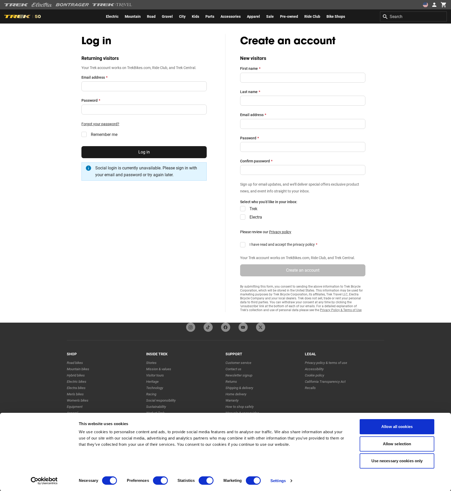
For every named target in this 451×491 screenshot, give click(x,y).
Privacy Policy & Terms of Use (340, 310)
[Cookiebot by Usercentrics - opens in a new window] (44, 481)
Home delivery (235, 394)
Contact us (233, 369)
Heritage (152, 382)
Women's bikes (77, 400)
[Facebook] (225, 327)
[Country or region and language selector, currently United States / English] (425, 4)
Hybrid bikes (76, 375)
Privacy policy (280, 232)
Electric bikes (76, 382)
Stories (151, 363)
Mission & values (158, 369)
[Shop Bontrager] (72, 4)
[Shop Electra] (42, 5)
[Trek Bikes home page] (16, 4)
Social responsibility (161, 400)
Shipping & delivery (239, 388)
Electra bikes (76, 388)
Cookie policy (314, 375)
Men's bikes (75, 394)
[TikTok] (208, 327)
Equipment (74, 407)
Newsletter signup (238, 375)
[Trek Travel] (112, 4)
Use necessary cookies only (397, 461)
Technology (154, 388)
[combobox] (413, 16)
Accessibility (314, 369)
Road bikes (75, 363)
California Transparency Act (325, 382)
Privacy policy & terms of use (326, 363)
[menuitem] (112, 16)
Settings (278, 480)
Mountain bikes (78, 369)
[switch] (160, 480)
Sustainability (156, 407)
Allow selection (397, 444)
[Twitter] (260, 327)
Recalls (310, 388)
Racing (151, 394)
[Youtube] (243, 327)
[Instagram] (190, 327)
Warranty (232, 400)
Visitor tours (155, 375)
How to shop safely (239, 407)
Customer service (238, 363)
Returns (231, 382)
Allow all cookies (397, 426)
